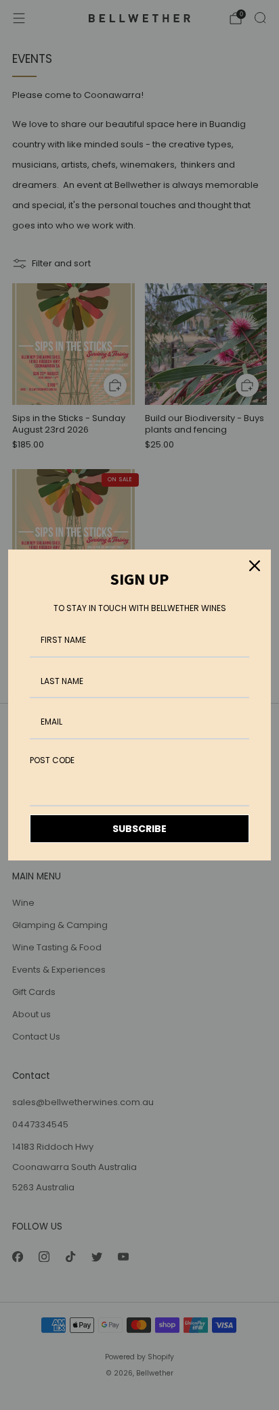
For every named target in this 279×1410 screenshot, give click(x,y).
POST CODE (52, 760)
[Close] (254, 566)
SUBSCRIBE (139, 828)
